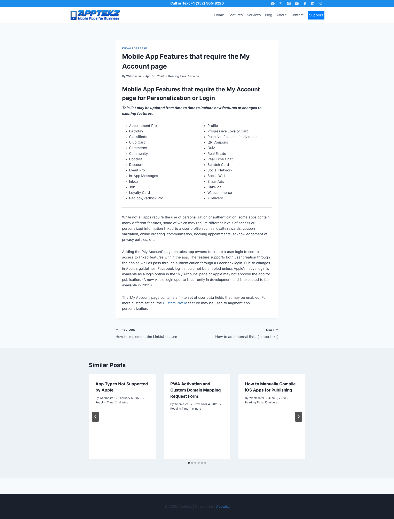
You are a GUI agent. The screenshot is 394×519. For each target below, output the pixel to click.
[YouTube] (296, 3)
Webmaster (133, 76)
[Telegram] (320, 3)
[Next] (298, 417)
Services (254, 15)
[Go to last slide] (95, 417)
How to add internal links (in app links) (246, 333)
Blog (268, 15)
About (281, 15)
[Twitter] (280, 3)
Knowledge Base (134, 48)
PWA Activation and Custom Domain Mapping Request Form (195, 390)
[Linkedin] (312, 3)
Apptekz (223, 506)
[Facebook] (272, 3)
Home (219, 15)
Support (316, 15)
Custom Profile (175, 303)
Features (235, 15)
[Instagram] (288, 3)
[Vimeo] (304, 3)
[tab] (189, 463)
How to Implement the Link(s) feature (146, 333)
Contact (297, 15)
